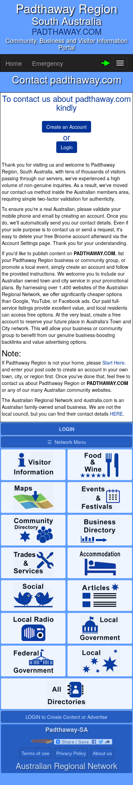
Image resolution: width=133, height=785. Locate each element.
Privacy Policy (71, 753)
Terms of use (35, 753)
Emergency (47, 63)
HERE (116, 413)
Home (13, 63)
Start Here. (114, 362)
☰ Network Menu (66, 441)
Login (67, 147)
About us (102, 753)
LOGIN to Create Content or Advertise (66, 716)
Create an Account (66, 126)
